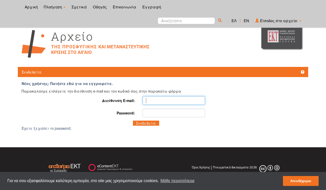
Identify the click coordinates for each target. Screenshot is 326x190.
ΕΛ (234, 20)
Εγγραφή (151, 6)
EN (246, 20)
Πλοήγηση (53, 6)
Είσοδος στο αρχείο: (279, 20)
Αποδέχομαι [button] (300, 181)
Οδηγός (100, 6)
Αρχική (31, 6)
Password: (126, 112)
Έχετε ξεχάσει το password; (46, 128)
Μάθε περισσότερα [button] (177, 181)
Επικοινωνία (124, 6)
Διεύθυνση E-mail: (118, 100)
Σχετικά (79, 6)
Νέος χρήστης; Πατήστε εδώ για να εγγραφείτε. (67, 83)
